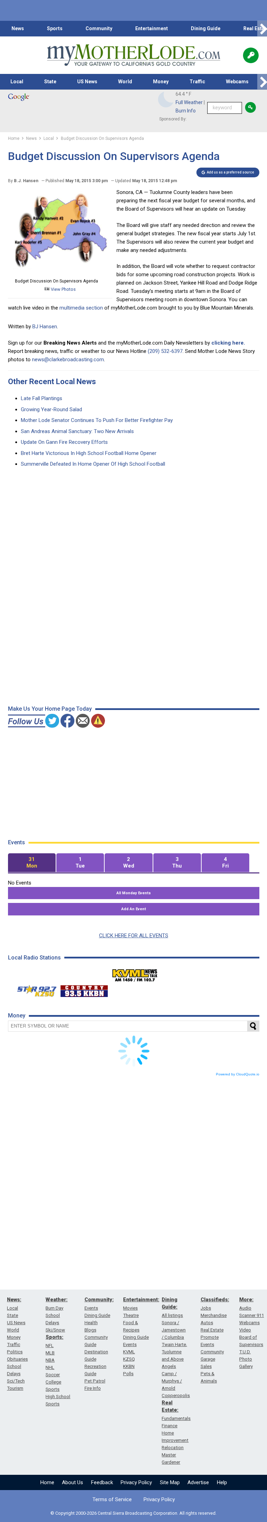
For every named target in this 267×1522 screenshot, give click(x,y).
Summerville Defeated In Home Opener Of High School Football (93, 464)
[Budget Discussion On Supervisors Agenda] (60, 273)
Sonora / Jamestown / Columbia (174, 1330)
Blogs (90, 1330)
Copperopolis (176, 1395)
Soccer (53, 1374)
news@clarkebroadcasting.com (68, 359)
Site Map (170, 1482)
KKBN (129, 1366)
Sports (55, 28)
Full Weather (189, 102)
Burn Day (54, 1308)
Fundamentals (176, 1418)
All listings (172, 1315)
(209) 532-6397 (165, 351)
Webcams (237, 81)
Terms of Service (112, 1499)
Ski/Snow (55, 1330)
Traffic (197, 81)
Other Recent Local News (52, 381)
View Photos (63, 289)
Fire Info (92, 1388)
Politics (15, 1351)
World (125, 81)
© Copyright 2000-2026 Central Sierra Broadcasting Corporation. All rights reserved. (133, 1513)
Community (99, 28)
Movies (130, 1308)
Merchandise (214, 1315)
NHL (50, 1367)
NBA (50, 1360)
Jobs (206, 1308)
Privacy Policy (136, 1482)
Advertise (198, 1482)
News (17, 28)
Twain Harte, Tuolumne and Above (174, 1352)
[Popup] (251, 55)
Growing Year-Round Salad (51, 409)
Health (91, 1322)
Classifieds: (215, 1299)
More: (246, 1299)
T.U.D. (245, 1351)
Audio (245, 1308)
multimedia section (81, 308)
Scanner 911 (251, 1315)
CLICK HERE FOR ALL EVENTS (133, 935)
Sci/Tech (16, 1381)
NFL (50, 1345)
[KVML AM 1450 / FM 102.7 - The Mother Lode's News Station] (134, 973)
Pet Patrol (94, 1381)
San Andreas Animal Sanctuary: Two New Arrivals (77, 431)
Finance (169, 1425)
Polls (128, 1373)
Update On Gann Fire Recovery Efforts (64, 442)
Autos (207, 1322)
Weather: (56, 1299)
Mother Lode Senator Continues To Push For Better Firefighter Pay (97, 420)
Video (245, 1330)
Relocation (173, 1447)
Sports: (54, 1337)
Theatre (131, 1315)
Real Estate (212, 1330)
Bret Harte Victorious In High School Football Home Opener (88, 453)
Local (16, 81)
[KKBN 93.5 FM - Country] (84, 989)
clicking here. (228, 343)
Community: (99, 1299)
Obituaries (17, 1359)
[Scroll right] (262, 28)
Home (47, 1482)
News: (14, 1299)
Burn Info (186, 110)
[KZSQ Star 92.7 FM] (34, 989)
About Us (72, 1482)
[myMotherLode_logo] (133, 55)
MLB (50, 1352)
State (50, 81)
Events (91, 1308)
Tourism (15, 1388)
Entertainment (151, 28)
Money (161, 81)
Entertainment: (141, 1299)
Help (222, 1482)
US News (87, 81)
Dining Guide (205, 28)
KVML (129, 1351)
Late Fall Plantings (41, 398)
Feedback (102, 1482)
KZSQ (129, 1359)
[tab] (32, 862)
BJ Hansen (44, 326)
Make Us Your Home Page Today (50, 708)
